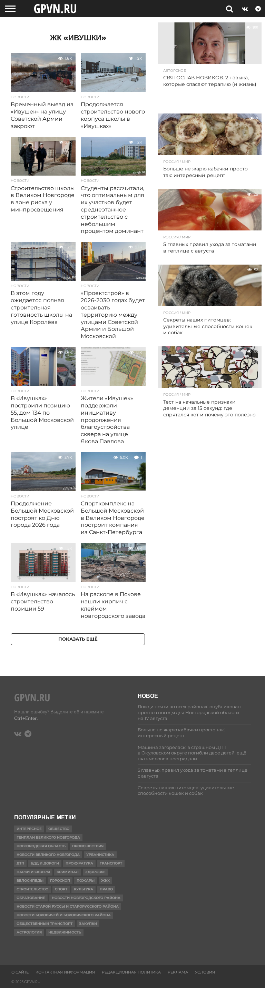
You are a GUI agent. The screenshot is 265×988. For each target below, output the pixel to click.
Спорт (61, 889)
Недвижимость (64, 932)
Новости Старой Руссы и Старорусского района (68, 906)
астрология (29, 932)
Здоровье (95, 872)
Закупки (88, 923)
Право (106, 889)
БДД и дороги (45, 863)
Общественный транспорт (44, 923)
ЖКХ (105, 880)
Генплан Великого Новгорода (48, 837)
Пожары (86, 880)
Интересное (29, 829)
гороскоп (60, 880)
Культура (83, 889)
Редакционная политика (131, 972)
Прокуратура (79, 863)
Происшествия (88, 846)
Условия (205, 972)
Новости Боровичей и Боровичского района (64, 915)
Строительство (32, 889)
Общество (58, 829)
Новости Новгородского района (86, 898)
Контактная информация (65, 972)
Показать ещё (78, 639)
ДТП (20, 863)
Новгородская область (41, 846)
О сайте (20, 972)
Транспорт (111, 863)
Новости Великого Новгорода (48, 854)
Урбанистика (100, 854)
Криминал (68, 872)
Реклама (178, 972)
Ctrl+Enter (25, 718)
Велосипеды (30, 880)
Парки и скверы (33, 872)
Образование (31, 898)
